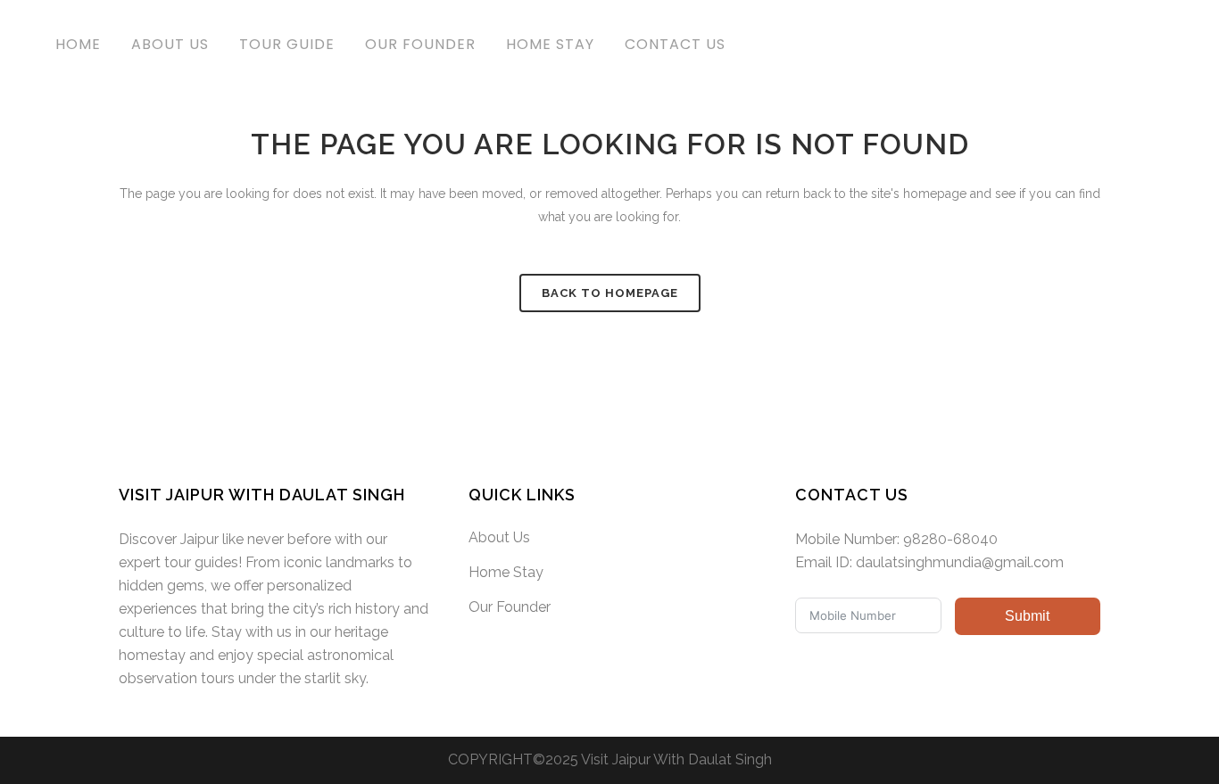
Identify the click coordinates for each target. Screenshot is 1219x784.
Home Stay (506, 572)
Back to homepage (610, 293)
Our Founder (510, 606)
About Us (499, 537)
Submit (1027, 615)
